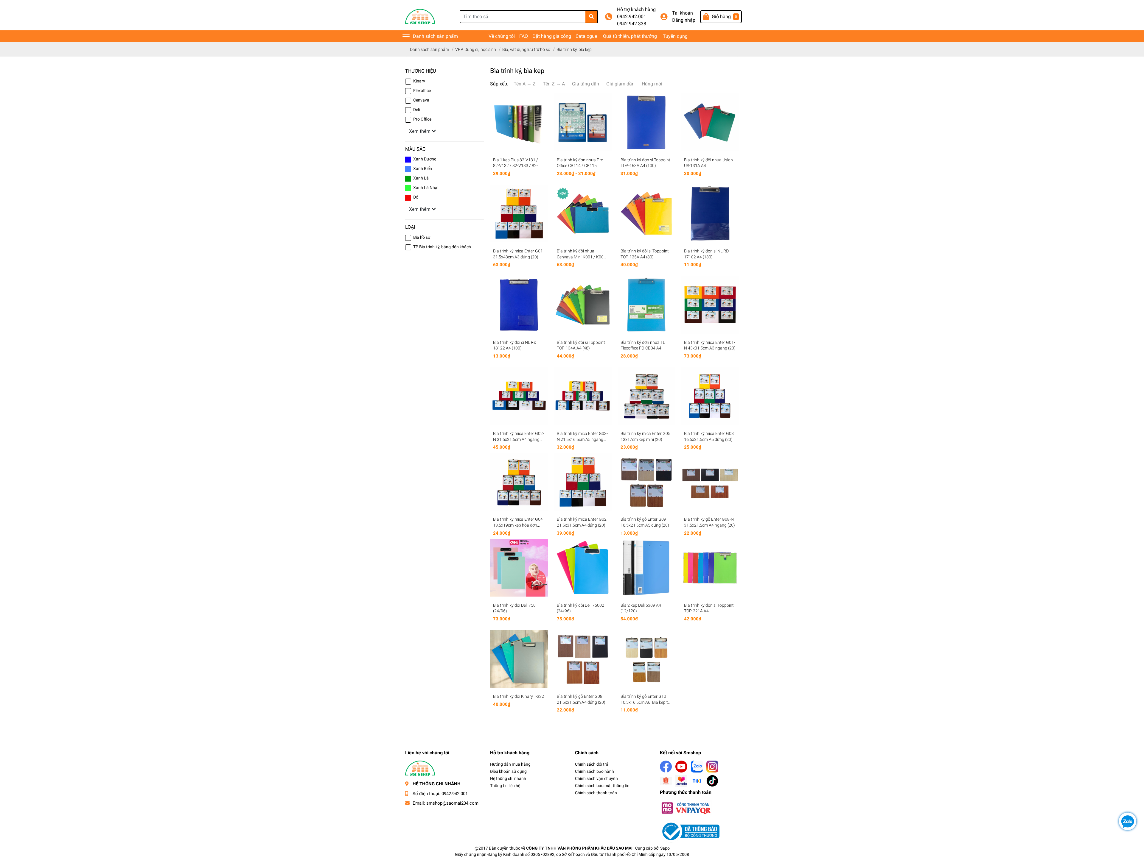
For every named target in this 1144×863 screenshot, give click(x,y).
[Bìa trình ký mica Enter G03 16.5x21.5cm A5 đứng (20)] (710, 396)
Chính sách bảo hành (594, 771)
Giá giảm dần (620, 84)
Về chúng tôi (502, 36)
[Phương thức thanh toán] (686, 807)
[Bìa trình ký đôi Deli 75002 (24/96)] (583, 568)
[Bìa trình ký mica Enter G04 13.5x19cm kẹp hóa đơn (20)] (519, 482)
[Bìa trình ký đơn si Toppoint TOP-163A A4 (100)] (646, 122)
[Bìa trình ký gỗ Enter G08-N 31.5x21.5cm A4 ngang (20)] (710, 482)
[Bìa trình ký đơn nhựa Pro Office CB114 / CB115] (583, 122)
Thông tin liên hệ (505, 785)
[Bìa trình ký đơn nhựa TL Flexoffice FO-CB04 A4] (646, 305)
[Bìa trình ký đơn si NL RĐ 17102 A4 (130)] (710, 213)
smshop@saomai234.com (452, 803)
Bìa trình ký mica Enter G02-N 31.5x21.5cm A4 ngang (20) (518, 439)
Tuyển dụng (675, 36)
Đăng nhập (683, 20)
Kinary (419, 81)
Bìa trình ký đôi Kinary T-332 (518, 696)
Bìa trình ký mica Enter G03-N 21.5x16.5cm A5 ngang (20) (582, 439)
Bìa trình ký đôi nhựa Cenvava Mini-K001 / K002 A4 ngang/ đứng (581, 257)
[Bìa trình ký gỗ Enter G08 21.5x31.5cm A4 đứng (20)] (583, 659)
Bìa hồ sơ (421, 237)
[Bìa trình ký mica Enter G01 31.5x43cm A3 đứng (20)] (519, 213)
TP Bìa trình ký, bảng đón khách (442, 246)
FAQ (523, 36)
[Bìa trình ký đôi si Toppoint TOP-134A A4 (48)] (583, 305)
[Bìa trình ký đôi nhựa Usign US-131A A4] (710, 122)
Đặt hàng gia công (551, 36)
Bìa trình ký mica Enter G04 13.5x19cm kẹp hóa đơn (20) (518, 525)
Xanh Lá (421, 178)
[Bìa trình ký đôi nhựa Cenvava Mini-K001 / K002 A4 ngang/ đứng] (583, 213)
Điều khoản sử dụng (508, 771)
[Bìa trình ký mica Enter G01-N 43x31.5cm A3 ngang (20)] (710, 305)
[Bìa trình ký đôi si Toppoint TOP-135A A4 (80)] (646, 213)
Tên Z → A (554, 84)
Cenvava (421, 100)
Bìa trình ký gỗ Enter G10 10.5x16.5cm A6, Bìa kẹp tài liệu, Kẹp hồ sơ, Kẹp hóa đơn (646, 702)
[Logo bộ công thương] (689, 831)
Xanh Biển (422, 168)
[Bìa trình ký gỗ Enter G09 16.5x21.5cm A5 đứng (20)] (646, 482)
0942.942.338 (631, 23)
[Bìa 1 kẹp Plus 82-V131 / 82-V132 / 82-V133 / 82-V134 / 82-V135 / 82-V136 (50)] (519, 122)
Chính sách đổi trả (591, 764)
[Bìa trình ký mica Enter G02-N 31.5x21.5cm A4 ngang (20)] (519, 396)
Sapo (665, 848)
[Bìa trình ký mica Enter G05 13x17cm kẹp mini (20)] (646, 396)
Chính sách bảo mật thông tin (602, 785)
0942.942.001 (631, 16)
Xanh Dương (424, 159)
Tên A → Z (525, 84)
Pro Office (422, 119)
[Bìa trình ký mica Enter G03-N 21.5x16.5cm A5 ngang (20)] (583, 396)
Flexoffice (422, 90)
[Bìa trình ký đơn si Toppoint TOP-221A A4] (710, 568)
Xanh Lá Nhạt (426, 187)
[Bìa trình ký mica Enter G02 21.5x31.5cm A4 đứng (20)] (583, 482)
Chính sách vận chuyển (596, 778)
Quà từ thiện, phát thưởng (630, 36)
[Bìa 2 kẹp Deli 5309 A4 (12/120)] (646, 568)
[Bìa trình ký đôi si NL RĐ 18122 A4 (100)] (519, 305)
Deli (416, 109)
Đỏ (415, 197)
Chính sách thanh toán (596, 792)
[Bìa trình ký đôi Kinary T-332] (519, 659)
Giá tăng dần (585, 84)
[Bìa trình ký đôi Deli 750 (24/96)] (519, 568)
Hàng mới (652, 84)
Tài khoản (682, 13)
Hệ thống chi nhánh (508, 778)
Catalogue (586, 36)
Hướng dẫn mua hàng (510, 764)
